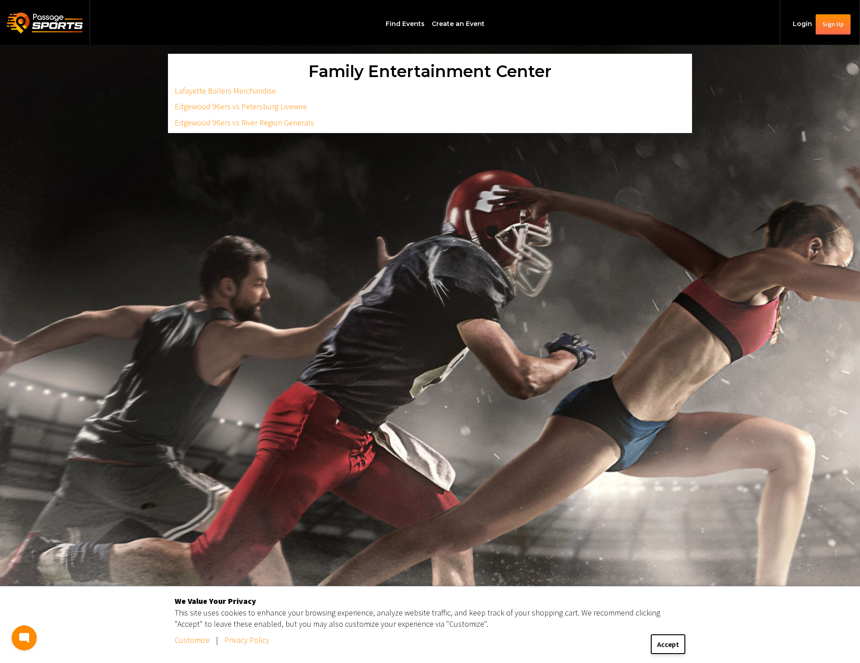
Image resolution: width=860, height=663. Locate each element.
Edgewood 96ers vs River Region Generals (244, 122)
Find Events (405, 24)
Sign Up (833, 24)
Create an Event (458, 24)
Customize (192, 640)
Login (802, 24)
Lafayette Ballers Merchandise (225, 91)
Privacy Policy (246, 640)
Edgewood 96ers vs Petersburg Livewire (241, 106)
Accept (668, 644)
